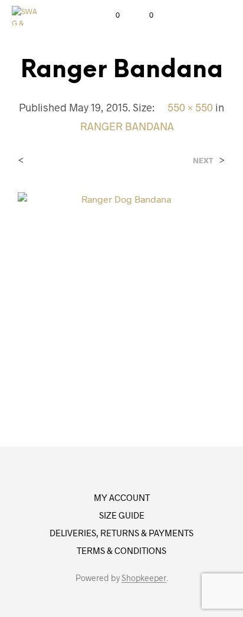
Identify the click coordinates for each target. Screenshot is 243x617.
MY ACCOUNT (122, 497)
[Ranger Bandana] (121, 294)
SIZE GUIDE (122, 515)
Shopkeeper (143, 578)
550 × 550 (190, 107)
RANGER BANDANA (127, 126)
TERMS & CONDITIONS (121, 550)
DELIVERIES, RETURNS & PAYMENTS (121, 532)
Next (203, 160)
